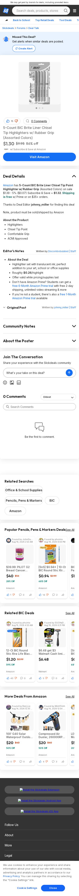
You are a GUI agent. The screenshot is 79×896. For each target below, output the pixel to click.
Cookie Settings (27, 887)
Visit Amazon (39, 157)
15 (12, 121)
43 (11, 678)
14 (44, 595)
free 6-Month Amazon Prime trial (32, 285)
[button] (16, 121)
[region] (39, 878)
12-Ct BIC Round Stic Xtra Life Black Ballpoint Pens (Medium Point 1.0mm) (18, 652)
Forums (21, 28)
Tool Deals (65, 20)
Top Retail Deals (44, 20)
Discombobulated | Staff (62, 251)
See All (70, 529)
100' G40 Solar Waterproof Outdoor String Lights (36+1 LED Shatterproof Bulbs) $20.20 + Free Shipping (19, 735)
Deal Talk (33, 28)
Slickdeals (8, 28)
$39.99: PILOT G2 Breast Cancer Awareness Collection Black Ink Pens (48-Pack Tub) (19, 568)
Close (53, 887)
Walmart (43, 671)
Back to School (21, 20)
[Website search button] (66, 10)
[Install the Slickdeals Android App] (39, 800)
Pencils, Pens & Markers (24, 500)
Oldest (47, 396)
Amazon (8, 185)
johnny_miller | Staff (65, 307)
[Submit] (7, 406)
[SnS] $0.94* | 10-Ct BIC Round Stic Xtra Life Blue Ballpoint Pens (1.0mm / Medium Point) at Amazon (52, 568)
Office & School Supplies (23, 490)
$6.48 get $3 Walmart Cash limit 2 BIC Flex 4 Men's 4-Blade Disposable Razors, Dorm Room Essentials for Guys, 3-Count (52, 652)
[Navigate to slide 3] (42, 108)
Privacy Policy (11, 876)
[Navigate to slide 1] (36, 108)
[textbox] (34, 372)
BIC (52, 500)
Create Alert (25, 48)
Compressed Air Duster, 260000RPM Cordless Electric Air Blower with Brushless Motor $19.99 (52, 735)
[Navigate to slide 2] (39, 108)
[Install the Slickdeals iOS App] (39, 811)
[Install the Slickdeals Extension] (39, 790)
